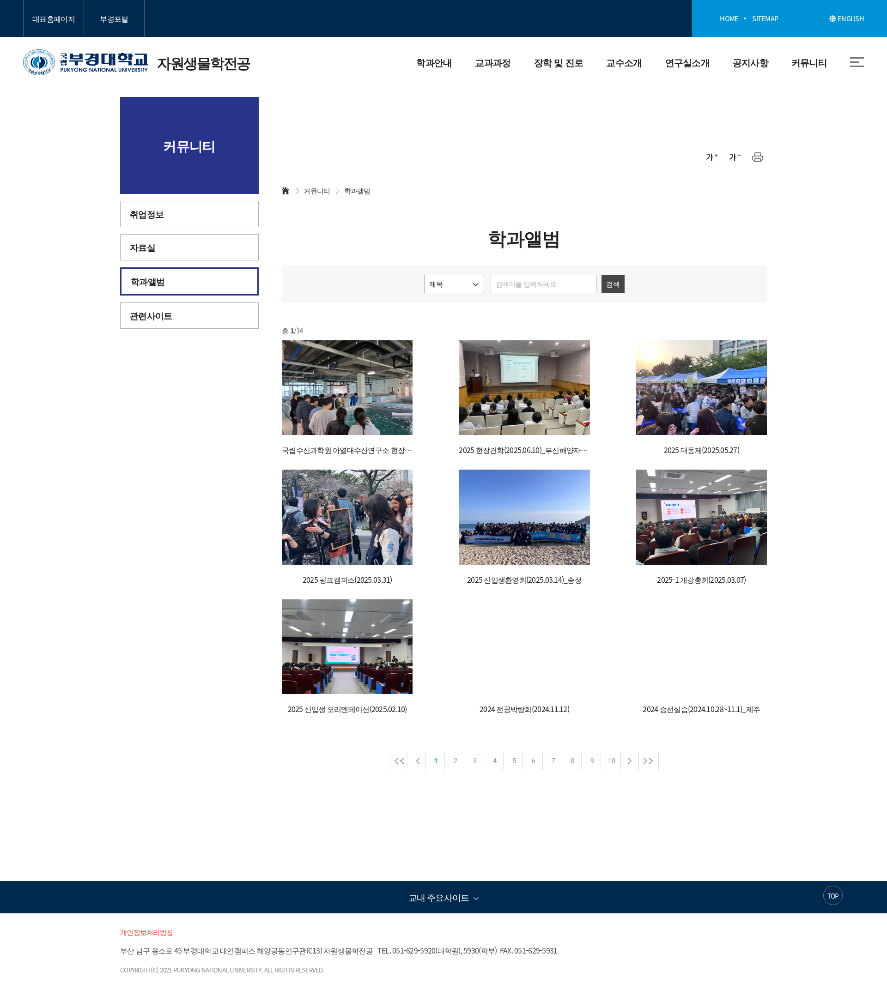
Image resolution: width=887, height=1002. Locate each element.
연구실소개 (687, 62)
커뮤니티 (809, 62)
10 (611, 761)
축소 (734, 157)
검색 (613, 284)
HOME (729, 18)
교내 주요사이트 (438, 897)
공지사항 (750, 62)
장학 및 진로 (558, 62)
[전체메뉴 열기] (857, 61)
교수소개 (624, 62)
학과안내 (434, 62)
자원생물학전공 (136, 62)
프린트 (757, 157)
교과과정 (492, 62)
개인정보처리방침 (146, 932)
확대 (711, 157)
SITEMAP (765, 18)
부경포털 (114, 18)
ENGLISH (850, 18)
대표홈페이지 (53, 18)
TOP (833, 895)
